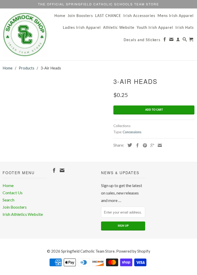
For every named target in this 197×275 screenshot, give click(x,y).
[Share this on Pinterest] (143, 145)
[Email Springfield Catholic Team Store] (171, 40)
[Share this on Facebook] (136, 145)
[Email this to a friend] (158, 145)
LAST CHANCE (108, 16)
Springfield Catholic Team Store (88, 251)
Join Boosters (80, 16)
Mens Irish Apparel (175, 16)
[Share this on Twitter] (128, 145)
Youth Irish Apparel (155, 28)
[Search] (185, 40)
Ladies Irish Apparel (82, 28)
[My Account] (178, 40)
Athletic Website (118, 28)
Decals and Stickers (142, 40)
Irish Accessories (139, 16)
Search (8, 199)
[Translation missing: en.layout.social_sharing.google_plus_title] (151, 145)
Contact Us (13, 192)
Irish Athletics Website (23, 214)
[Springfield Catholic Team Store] (25, 34)
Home (59, 16)
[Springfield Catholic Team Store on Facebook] (165, 40)
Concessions (132, 132)
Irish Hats (184, 28)
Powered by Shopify (133, 251)
